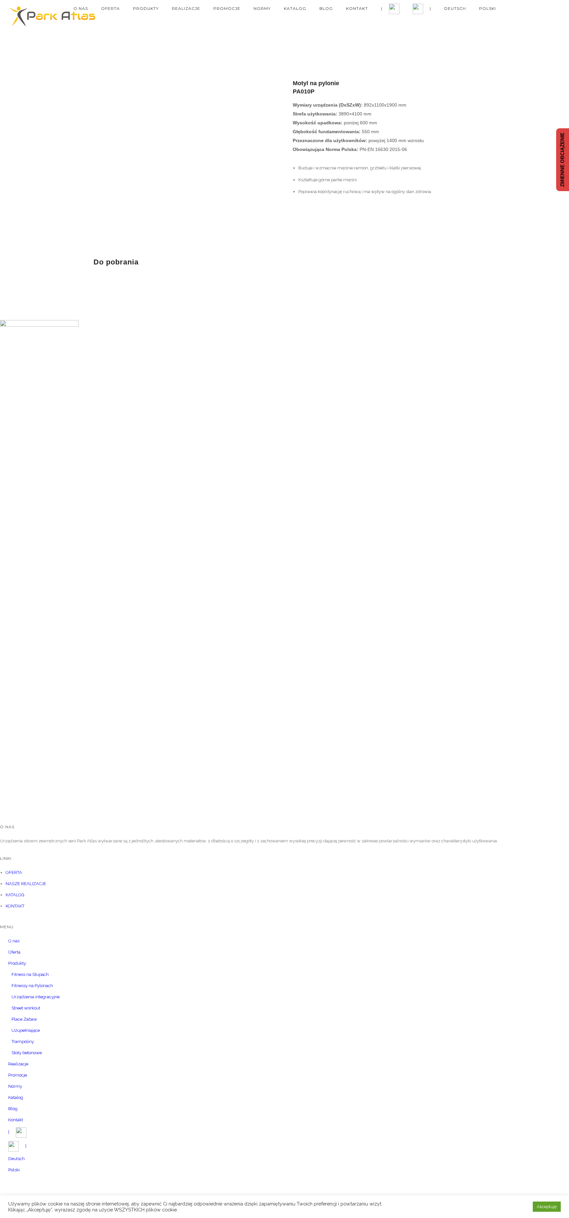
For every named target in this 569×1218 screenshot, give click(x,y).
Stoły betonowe (27, 1052)
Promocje (226, 8)
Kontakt (357, 8)
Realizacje (186, 8)
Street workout (26, 1008)
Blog (326, 8)
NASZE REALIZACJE (26, 883)
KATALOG (15, 894)
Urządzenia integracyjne (36, 996)
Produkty (146, 8)
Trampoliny (23, 1041)
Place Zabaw (24, 1019)
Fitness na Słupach (30, 974)
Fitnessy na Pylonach (32, 985)
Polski (487, 8)
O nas (80, 8)
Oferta (110, 8)
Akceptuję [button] (547, 1206)
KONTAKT (15, 906)
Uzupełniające (26, 1030)
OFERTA (14, 872)
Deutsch (455, 8)
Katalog (295, 8)
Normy (262, 8)
